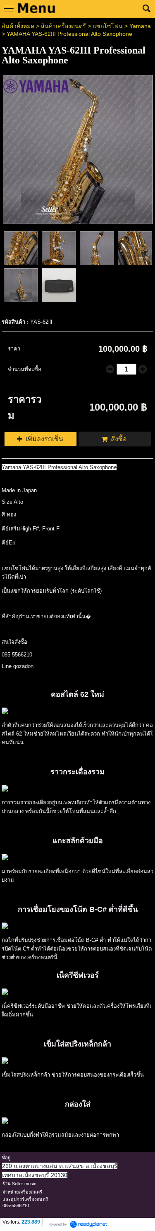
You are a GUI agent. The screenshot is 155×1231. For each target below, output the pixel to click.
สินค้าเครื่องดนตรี (63, 26)
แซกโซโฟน (108, 26)
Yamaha (140, 26)
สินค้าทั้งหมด (18, 26)
